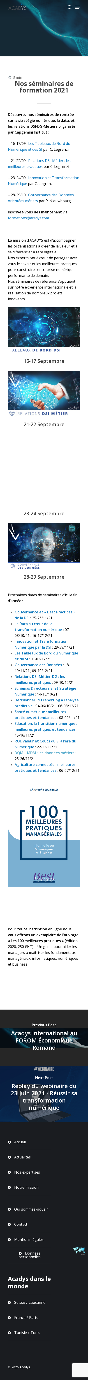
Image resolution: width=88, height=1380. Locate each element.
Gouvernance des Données (38, 664)
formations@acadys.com (28, 217)
